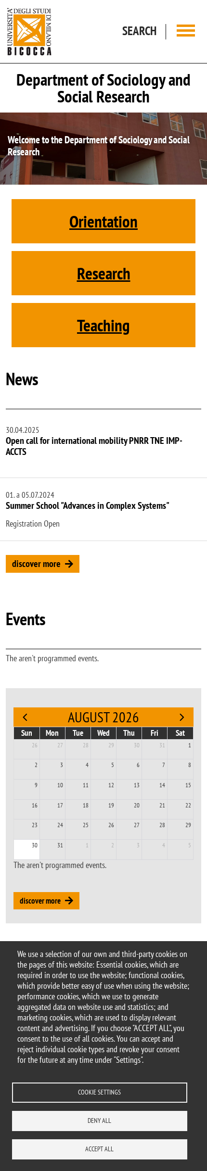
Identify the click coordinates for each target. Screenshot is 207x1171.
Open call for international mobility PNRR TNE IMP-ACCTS (94, 446)
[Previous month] (25, 717)
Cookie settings (99, 1092)
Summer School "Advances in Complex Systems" (87, 505)
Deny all (99, 1120)
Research (103, 273)
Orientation (103, 221)
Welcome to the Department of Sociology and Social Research (99, 146)
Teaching (103, 325)
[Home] (29, 31)
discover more (36, 563)
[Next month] (182, 717)
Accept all (99, 1149)
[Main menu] (185, 31)
